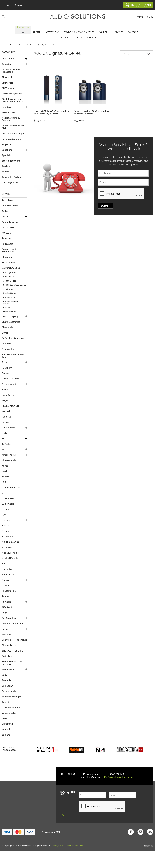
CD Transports (9, 88)
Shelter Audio (9, 645)
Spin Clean (7, 686)
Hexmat (6, 411)
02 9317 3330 (141, 4)
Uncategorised (10, 182)
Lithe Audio (8, 498)
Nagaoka (7, 569)
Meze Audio (8, 536)
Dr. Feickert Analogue (13, 338)
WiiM (4, 718)
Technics (6, 702)
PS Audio (6, 602)
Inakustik (6, 417)
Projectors (7, 144)
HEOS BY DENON (10, 406)
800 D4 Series (9, 297)
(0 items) (145, 17)
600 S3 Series (9, 273)
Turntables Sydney (11, 177)
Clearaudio (7, 327)
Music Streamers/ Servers (11, 119)
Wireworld (7, 724)
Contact (133, 32)
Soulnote (6, 680)
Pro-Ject (6, 596)
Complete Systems (12, 93)
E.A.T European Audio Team (13, 355)
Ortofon (6, 585)
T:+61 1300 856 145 (114, 774)
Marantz (6, 520)
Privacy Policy (58, 846)
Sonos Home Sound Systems (12, 662)
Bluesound (7, 257)
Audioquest (8, 227)
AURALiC (6, 233)
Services (118, 32)
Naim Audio (8, 574)
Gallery (103, 32)
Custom (7, 307)
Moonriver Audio (10, 553)
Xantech (6, 729)
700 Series (8, 289)
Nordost (6, 580)
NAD (4, 563)
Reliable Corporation (12, 623)
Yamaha (6, 735)
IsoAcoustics (8, 427)
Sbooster (6, 634)
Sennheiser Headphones (14, 640)
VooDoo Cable (9, 713)
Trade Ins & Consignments (79, 32)
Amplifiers (7, 64)
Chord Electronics (11, 322)
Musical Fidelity (10, 558)
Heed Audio (8, 395)
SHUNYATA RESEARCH (13, 651)
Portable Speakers (11, 139)
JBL (4, 438)
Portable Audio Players (14, 133)
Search (4, 16)
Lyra (4, 515)
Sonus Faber (8, 669)
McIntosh (6, 531)
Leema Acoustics (11, 487)
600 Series (8, 277)
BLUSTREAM (8, 262)
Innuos (5, 422)
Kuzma (5, 476)
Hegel (5, 400)
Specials (91, 37)
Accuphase (7, 200)
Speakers (7, 150)
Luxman (6, 509)
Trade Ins (6, 166)
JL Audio (6, 444)
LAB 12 (5, 482)
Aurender (6, 238)
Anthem (6, 211)
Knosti (5, 466)
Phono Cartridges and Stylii (13, 127)
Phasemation (9, 591)
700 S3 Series (9, 281)
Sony (4, 675)
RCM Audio (7, 607)
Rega (4, 612)
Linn (4, 493)
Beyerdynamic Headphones (9, 250)
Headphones (8, 112)
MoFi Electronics (10, 542)
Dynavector (8, 349)
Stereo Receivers (11, 161)
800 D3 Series (9, 293)
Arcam (5, 216)
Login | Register (14, 5)
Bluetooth (7, 77)
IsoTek (5, 433)
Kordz (5, 471)
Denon (5, 333)
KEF (4, 449)
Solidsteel (7, 656)
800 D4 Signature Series (11, 302)
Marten (5, 525)
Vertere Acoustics (11, 707)
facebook (131, 832)
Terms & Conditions (70, 37)
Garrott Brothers (10, 379)
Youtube (150, 832)
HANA (5, 389)
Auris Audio (7, 244)
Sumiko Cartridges (11, 696)
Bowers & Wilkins (28, 45)
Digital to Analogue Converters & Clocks (12, 100)
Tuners (5, 171)
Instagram (140, 832)
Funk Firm (7, 368)
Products (23, 27)
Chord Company (10, 316)
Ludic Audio (8, 504)
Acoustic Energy (10, 205)
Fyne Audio (7, 373)
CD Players (7, 83)
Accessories (8, 58)
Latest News (52, 32)
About (36, 32)
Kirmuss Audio (9, 460)
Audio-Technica (10, 222)
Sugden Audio (9, 691)
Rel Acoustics (9, 618)
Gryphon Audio (9, 384)
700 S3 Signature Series (14, 285)
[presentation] (121, 194)
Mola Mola (7, 547)
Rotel (4, 629)
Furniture (6, 107)
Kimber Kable (9, 455)
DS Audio (6, 343)
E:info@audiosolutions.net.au (118, 777)
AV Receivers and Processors (11, 70)
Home (4, 45)
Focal (5, 362)
